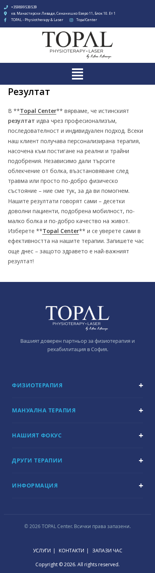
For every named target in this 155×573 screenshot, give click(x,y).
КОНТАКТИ (71, 550)
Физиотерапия (37, 385)
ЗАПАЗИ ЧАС (107, 550)
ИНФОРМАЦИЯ (35, 485)
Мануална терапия (44, 410)
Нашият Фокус (37, 435)
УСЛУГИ (42, 550)
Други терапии (37, 460)
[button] (77, 73)
